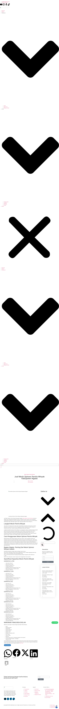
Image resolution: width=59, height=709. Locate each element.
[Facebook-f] (6, 4)
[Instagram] (4, 4)
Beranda (3, 10)
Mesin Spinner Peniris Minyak (29, 474)
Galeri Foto (6, 106)
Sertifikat (5, 204)
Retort (3, 11)
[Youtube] (1, 4)
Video (5, 105)
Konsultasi (55, 622)
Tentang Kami (6, 201)
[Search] (1, 467)
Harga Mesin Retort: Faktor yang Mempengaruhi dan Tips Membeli (47, 591)
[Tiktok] (9, 4)
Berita (3, 206)
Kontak (5, 205)
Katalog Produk (6, 107)
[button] (29, 237)
